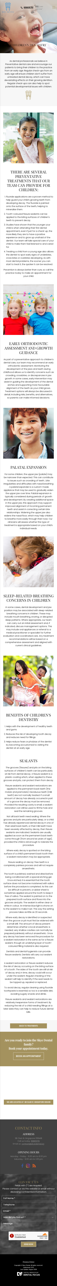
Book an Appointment (28, 1056)
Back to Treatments (28, 1026)
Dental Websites (29, 1273)
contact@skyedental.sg (33, 1144)
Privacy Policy (28, 1261)
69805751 (28, 7)
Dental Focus (31, 1274)
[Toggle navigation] (53, 7)
